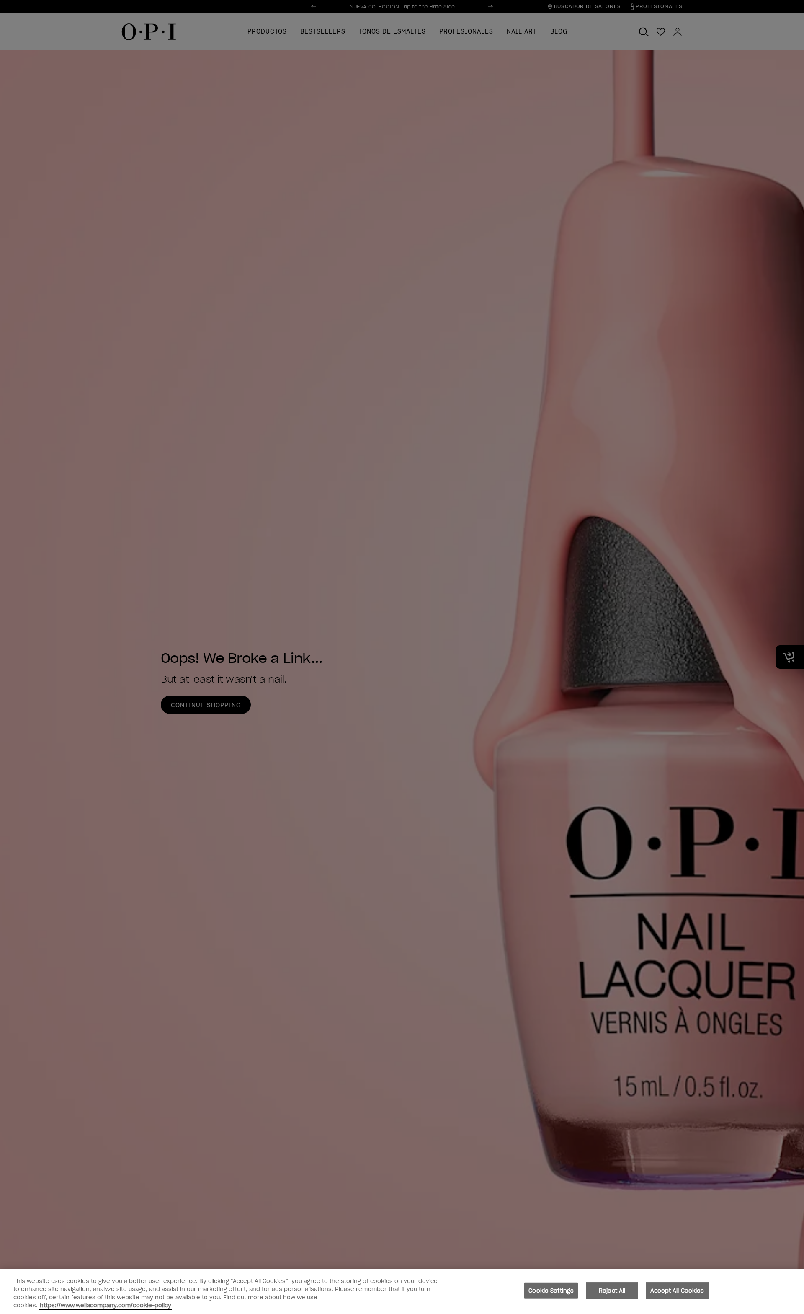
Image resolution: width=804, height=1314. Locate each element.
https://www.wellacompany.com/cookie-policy (105, 1305)
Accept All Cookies (677, 1290)
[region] (402, 1291)
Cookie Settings (551, 1290)
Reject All (612, 1290)
